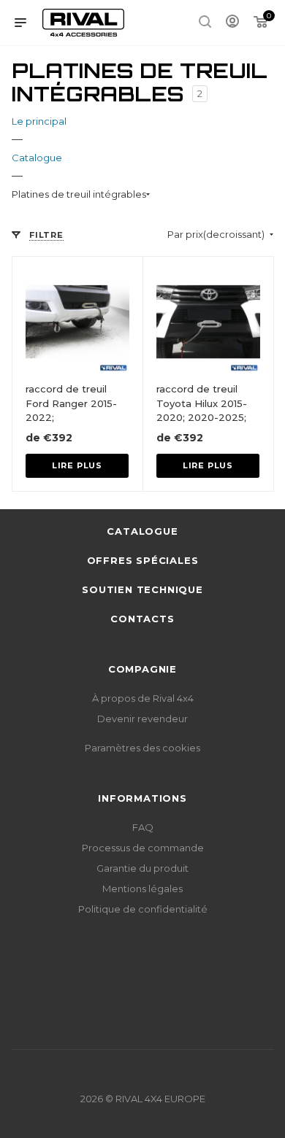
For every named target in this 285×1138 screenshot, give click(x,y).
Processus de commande (143, 848)
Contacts (142, 618)
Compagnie (142, 669)
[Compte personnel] (232, 23)
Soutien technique (142, 589)
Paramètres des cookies (142, 748)
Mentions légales (142, 888)
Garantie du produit (142, 868)
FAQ (142, 827)
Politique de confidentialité (143, 909)
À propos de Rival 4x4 (143, 698)
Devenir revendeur (142, 718)
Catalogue (142, 531)
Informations (142, 798)
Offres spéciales (143, 560)
